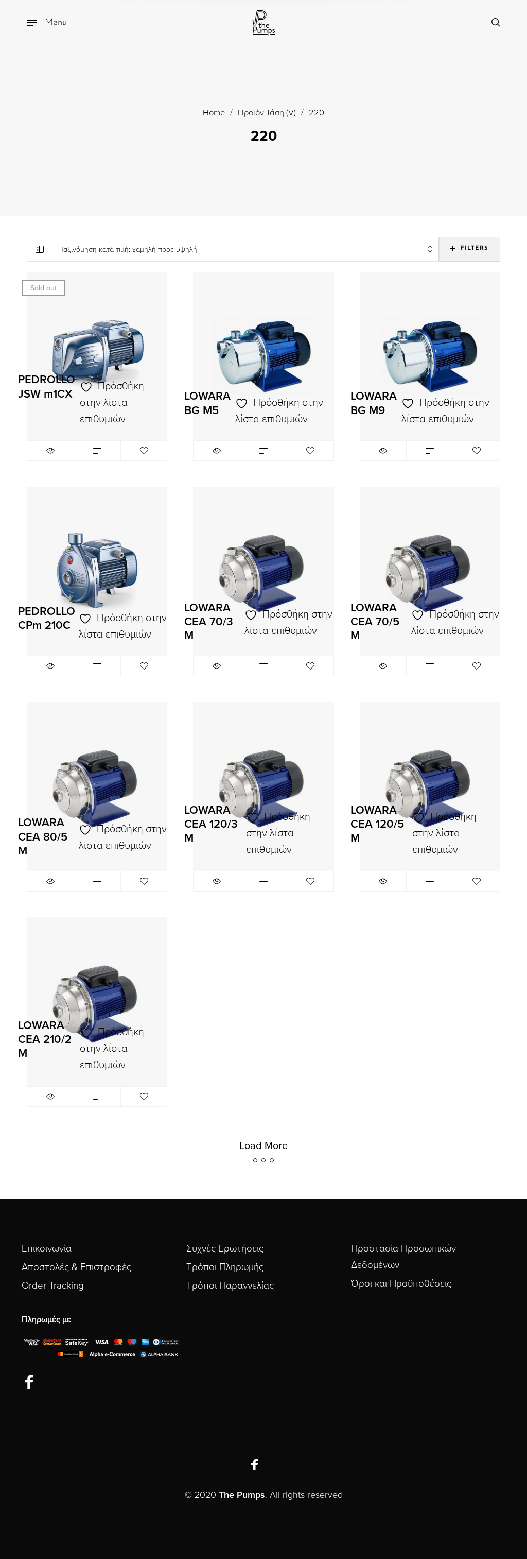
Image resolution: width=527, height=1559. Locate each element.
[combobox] (245, 249)
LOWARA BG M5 (207, 403)
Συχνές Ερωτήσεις (225, 1248)
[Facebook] (29, 1383)
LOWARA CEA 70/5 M (374, 621)
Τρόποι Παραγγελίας (230, 1285)
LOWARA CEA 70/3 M (208, 621)
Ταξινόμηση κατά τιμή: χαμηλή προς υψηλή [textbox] (128, 249)
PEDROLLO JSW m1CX (46, 386)
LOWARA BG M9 (373, 403)
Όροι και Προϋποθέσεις (401, 1283)
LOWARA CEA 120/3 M (211, 824)
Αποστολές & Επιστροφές (76, 1267)
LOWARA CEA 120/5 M (377, 824)
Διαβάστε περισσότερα (97, 450)
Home (214, 113)
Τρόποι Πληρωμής (225, 1267)
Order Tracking (53, 1285)
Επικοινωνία (47, 1248)
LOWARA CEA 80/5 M (42, 836)
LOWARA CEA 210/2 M (45, 1039)
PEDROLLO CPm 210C (46, 618)
